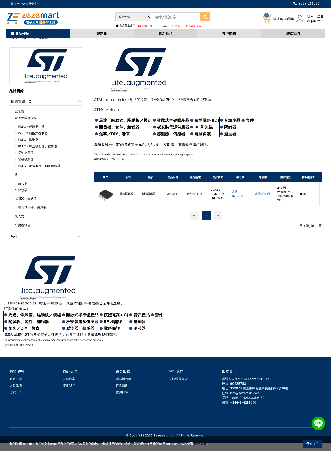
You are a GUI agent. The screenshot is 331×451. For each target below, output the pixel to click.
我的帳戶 (314, 21)
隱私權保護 (123, 379)
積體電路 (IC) (22, 101)
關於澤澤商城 (178, 379)
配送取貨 (15, 379)
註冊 (320, 16)
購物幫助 (122, 385)
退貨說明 (15, 385)
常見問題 (229, 33)
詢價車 (289, 19)
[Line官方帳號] (318, 423)
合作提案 (69, 379)
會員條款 (122, 392)
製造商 (102, 33)
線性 (14, 236)
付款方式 (15, 392)
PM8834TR (194, 193)
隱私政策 (200, 444)
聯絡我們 (293, 33)
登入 (310, 16)
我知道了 (312, 444)
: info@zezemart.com (244, 393)
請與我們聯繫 (263, 193)
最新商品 (165, 33)
